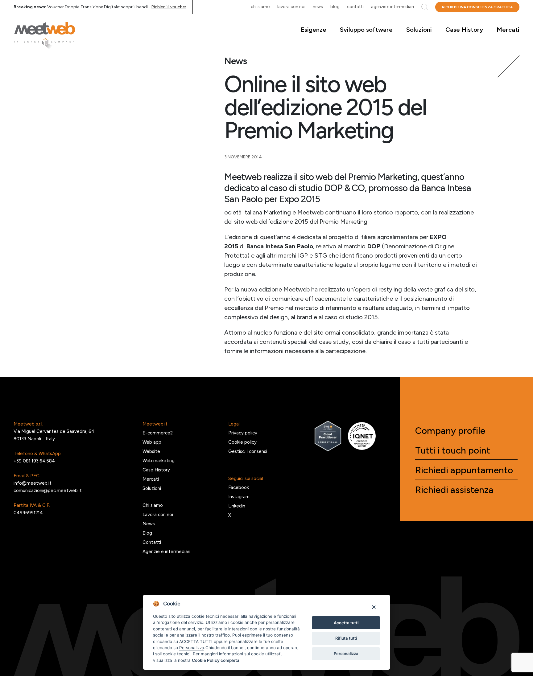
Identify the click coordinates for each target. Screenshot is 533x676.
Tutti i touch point (452, 450)
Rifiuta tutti (346, 638)
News (318, 6)
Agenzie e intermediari (392, 6)
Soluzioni (419, 29)
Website (151, 451)
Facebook (238, 487)
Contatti (355, 6)
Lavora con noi (291, 6)
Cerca (424, 7)
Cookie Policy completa (215, 660)
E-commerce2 (158, 433)
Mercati (508, 29)
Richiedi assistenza (454, 489)
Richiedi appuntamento (464, 470)
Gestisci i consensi (247, 451)
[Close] (373, 607)
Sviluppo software (366, 29)
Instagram (239, 496)
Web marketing (159, 460)
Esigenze (313, 29)
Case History (464, 29)
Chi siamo (260, 6)
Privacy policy (242, 433)
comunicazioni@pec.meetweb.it (48, 490)
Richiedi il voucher (168, 7)
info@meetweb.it (33, 483)
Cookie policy (242, 442)
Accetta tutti (346, 622)
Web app (152, 442)
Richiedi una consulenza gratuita (477, 7)
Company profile (450, 430)
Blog (335, 6)
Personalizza (346, 653)
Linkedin (236, 506)
